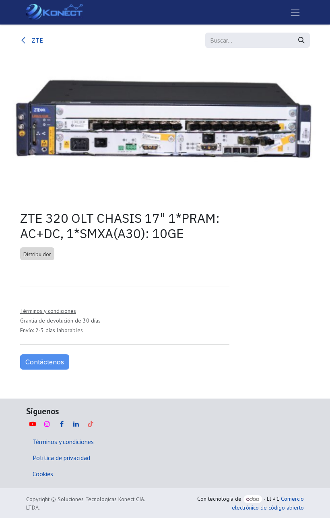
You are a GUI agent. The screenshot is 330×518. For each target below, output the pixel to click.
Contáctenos (44, 362)
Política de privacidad (61, 458)
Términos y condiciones (63, 442)
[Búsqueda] (301, 40)
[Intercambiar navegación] (295, 12)
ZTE (36, 40)
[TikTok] (90, 423)
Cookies (43, 474)
